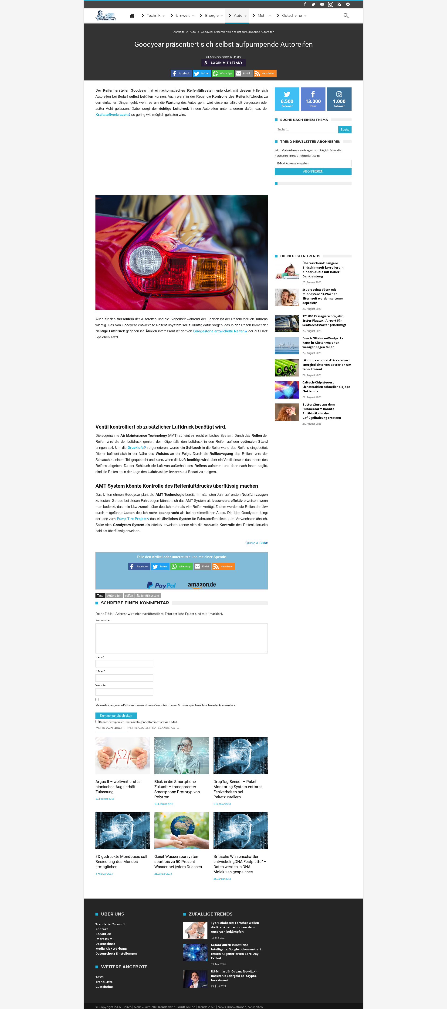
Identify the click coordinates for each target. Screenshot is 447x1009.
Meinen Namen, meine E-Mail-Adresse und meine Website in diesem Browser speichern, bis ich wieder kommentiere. (165, 705)
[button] (181, 73)
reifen (129, 595)
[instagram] (330, 4)
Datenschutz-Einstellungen (116, 953)
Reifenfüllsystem (148, 595)
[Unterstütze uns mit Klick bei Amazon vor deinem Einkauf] (201, 584)
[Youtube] (322, 4)
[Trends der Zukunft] (106, 16)
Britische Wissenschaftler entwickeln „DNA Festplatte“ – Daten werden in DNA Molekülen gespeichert (239, 864)
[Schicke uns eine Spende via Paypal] (161, 584)
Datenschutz (105, 944)
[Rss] (339, 4)
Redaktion (103, 934)
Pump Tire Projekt (131, 519)
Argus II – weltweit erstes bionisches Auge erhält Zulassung (118, 786)
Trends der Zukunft (110, 924)
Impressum (103, 939)
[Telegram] (348, 4)
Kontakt (101, 929)
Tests (99, 977)
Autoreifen (114, 595)
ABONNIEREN (313, 171)
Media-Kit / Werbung (111, 948)
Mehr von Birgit (109, 727)
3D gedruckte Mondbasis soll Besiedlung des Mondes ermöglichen (121, 861)
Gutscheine (104, 987)
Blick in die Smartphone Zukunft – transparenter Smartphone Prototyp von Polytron (177, 789)
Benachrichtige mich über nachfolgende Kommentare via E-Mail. (138, 722)
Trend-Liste (104, 982)
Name (99, 657)
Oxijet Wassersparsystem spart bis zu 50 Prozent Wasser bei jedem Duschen (178, 861)
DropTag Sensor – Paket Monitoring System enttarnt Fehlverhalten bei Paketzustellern (237, 789)
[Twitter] (313, 4)
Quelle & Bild (255, 543)
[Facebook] (304, 4)
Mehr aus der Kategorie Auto (153, 727)
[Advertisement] (181, 156)
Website (100, 685)
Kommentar (102, 620)
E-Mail (100, 671)
